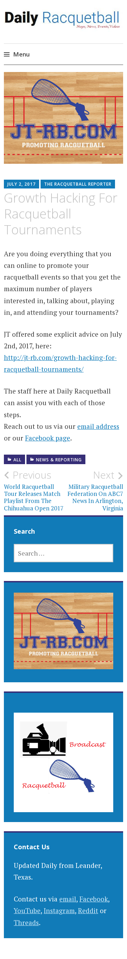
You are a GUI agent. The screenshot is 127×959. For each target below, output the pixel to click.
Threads (26, 922)
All (17, 460)
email (67, 898)
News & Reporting (59, 460)
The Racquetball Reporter (77, 184)
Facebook (93, 898)
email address (98, 426)
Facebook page (47, 437)
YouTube (27, 910)
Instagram (59, 910)
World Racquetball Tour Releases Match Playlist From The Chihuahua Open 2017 (34, 490)
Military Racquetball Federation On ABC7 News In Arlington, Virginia (95, 490)
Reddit (88, 910)
